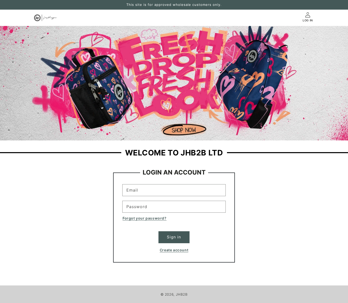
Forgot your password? (145, 218)
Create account (174, 250)
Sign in (174, 237)
